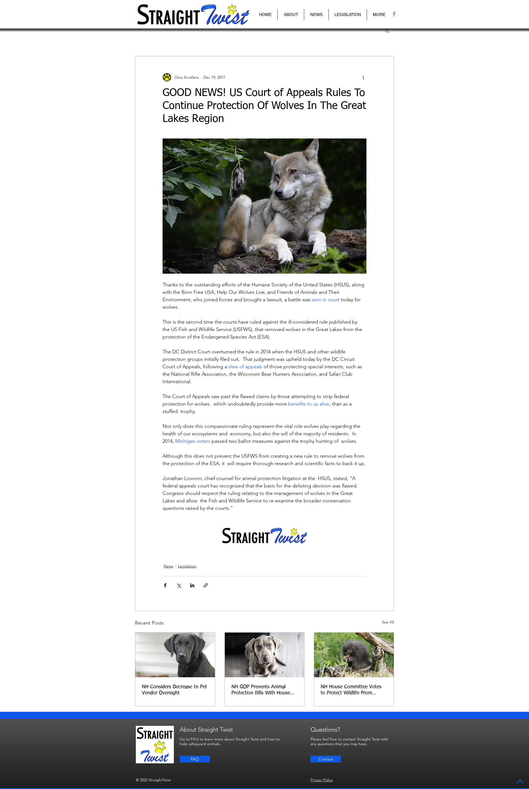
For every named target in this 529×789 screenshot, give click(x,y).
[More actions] (363, 77)
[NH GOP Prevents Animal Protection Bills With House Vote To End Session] (264, 655)
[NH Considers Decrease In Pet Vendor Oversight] (175, 655)
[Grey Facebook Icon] (394, 13)
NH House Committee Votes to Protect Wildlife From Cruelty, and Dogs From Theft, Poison (353, 690)
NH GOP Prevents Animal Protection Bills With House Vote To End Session (260, 690)
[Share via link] (205, 585)
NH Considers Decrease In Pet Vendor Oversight (174, 689)
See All (388, 622)
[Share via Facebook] (165, 585)
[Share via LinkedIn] (192, 585)
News (168, 566)
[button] (291, 14)
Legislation (187, 566)
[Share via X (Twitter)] (178, 585)
